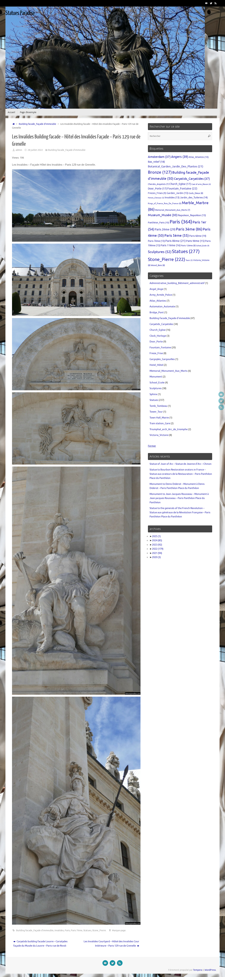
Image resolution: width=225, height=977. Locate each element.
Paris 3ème (189, 229)
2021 (157, 553)
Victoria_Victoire (159, 435)
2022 (157, 548)
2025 (156, 536)
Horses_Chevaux (156, 198)
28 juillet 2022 (35, 150)
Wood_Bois (158, 265)
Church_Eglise (180, 184)
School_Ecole (202, 246)
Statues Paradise (20, 13)
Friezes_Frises (157, 193)
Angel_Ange (156, 289)
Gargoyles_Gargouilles (162, 359)
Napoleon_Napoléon (192, 215)
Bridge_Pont (157, 312)
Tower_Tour (156, 411)
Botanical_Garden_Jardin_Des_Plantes (175, 166)
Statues (87, 930)
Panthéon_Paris (158, 222)
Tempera (197, 970)
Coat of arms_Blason (201, 184)
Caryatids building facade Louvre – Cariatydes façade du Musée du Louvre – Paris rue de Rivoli (40, 943)
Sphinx (153, 394)
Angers (179, 157)
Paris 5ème (176, 235)
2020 (156, 557)
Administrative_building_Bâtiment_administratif (177, 283)
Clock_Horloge (158, 335)
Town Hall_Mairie (159, 417)
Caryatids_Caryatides (192, 179)
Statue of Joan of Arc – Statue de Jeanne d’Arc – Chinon (180, 464)
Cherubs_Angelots (158, 184)
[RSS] (215, 3)
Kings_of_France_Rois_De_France (164, 203)
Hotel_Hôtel (156, 365)
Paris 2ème (165, 229)
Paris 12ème (188, 245)
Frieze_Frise (156, 353)
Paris (67, 930)
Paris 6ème (197, 236)
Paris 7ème (76, 930)
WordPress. (210, 970)
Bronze (160, 172)
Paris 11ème (171, 245)
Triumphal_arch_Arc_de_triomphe (169, 429)
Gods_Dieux (196, 193)
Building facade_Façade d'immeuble (37, 124)
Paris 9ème (195, 241)
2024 (157, 540)
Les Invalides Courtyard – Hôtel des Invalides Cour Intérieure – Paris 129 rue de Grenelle (111, 943)
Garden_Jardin (177, 193)
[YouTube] (206, 3)
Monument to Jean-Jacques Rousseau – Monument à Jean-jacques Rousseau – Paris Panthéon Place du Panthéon (179, 498)
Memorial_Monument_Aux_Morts (172, 210)
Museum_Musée (162, 215)
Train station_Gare (160, 423)
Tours (189, 260)
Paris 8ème (175, 241)
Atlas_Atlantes (199, 157)
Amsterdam (159, 157)
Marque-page (119, 930)
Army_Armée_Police (161, 294)
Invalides (59, 930)
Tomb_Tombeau (158, 406)
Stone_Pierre (99, 930)
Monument (156, 376)
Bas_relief (156, 161)
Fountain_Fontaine (182, 188)
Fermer (152, 446)
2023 (157, 544)
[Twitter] (211, 3)
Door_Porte (157, 188)
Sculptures (159, 252)
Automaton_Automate (162, 306)
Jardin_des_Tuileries (194, 197)
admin (19, 150)
